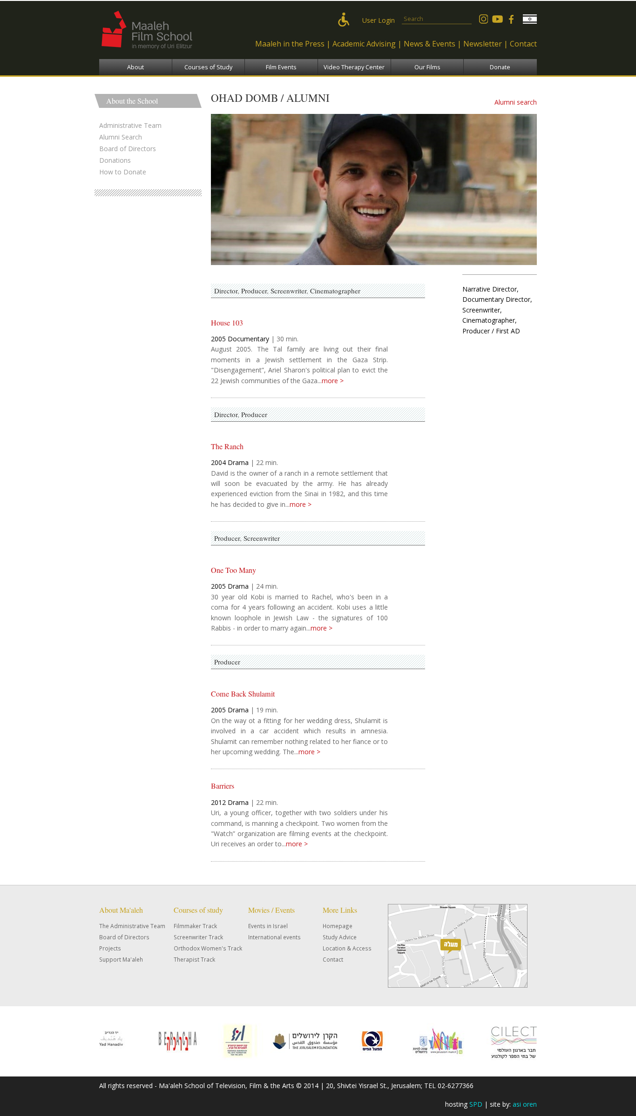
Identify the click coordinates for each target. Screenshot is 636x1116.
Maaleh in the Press (290, 44)
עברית (530, 19)
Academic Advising (364, 44)
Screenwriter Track (198, 937)
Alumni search (515, 102)
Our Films (427, 67)
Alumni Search (120, 137)
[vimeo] (497, 19)
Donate (500, 67)
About (135, 67)
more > (333, 380)
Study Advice (340, 937)
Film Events (281, 67)
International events (274, 937)
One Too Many (233, 570)
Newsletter (482, 44)
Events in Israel (268, 926)
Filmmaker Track (195, 926)
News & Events (429, 44)
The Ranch (227, 446)
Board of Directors (127, 148)
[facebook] (511, 19)
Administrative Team (130, 125)
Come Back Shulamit (243, 694)
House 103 (227, 323)
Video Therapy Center (354, 67)
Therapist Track (194, 959)
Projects (110, 948)
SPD (475, 1104)
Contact (523, 44)
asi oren (525, 1104)
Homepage (337, 926)
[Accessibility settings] (346, 20)
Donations (115, 160)
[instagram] (483, 19)
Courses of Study (208, 67)
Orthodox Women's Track (208, 948)
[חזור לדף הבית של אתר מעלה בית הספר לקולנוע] (166, 53)
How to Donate (122, 171)
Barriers (222, 786)
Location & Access (347, 948)
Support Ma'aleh (121, 959)
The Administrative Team (132, 926)
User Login (378, 20)
